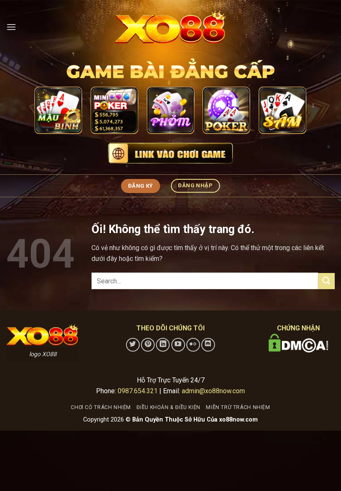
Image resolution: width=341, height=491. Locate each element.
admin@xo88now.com (213, 391)
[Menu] (11, 27)
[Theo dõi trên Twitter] (133, 345)
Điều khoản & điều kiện (168, 407)
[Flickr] (193, 345)
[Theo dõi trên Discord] (208, 345)
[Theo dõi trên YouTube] (178, 345)
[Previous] (46, 113)
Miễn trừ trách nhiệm (238, 407)
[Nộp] (326, 281)
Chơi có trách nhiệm (101, 407)
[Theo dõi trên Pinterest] (148, 345)
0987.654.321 (138, 391)
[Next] (294, 113)
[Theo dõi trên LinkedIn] (163, 345)
